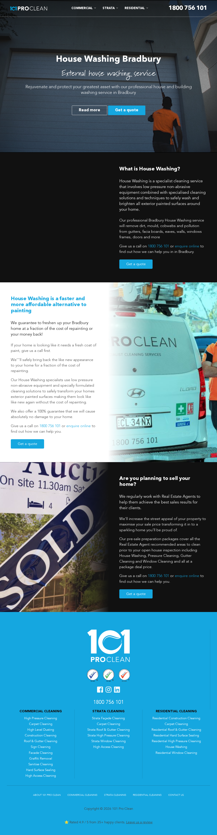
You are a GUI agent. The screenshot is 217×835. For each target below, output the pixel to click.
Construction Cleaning (40, 735)
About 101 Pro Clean (47, 795)
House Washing (176, 747)
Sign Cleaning (40, 747)
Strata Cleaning (115, 795)
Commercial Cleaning (82, 795)
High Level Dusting (40, 730)
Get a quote (126, 110)
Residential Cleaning (147, 795)
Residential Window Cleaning (176, 753)
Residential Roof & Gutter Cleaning (176, 730)
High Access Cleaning (40, 776)
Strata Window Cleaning (108, 741)
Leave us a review (139, 822)
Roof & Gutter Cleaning (40, 741)
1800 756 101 (158, 246)
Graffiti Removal (40, 758)
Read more (89, 110)
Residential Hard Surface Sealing (176, 735)
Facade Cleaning (41, 753)
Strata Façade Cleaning (108, 718)
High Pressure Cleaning (40, 718)
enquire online (187, 246)
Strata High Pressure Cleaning (108, 735)
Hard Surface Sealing (40, 770)
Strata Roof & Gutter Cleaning (108, 730)
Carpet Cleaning (40, 724)
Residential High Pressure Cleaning (176, 741)
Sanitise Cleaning (40, 764)
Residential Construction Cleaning (176, 718)
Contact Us (176, 795)
